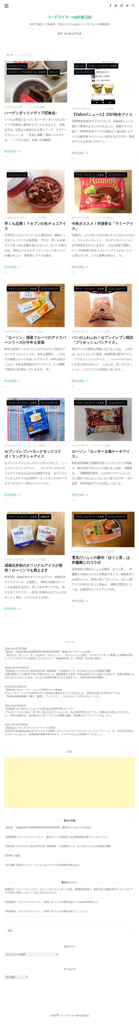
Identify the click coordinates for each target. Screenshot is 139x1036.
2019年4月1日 (80, 445)
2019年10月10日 (15, 217)
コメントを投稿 (36, 107)
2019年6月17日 (14, 445)
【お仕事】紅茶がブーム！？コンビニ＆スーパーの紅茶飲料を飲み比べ (42, 864)
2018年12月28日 (15, 559)
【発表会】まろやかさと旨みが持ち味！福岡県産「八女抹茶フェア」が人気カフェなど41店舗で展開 (58, 846)
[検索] (130, 929)
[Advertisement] (69, 782)
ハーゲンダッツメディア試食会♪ (31, 112)
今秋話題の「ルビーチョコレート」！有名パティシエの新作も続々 (40, 902)
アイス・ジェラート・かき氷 (102, 66)
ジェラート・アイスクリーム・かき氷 (27, 72)
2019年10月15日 (82, 108)
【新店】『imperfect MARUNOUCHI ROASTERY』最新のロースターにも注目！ (49, 827)
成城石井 (45, 516)
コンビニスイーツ (17, 66)
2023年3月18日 (14, 107)
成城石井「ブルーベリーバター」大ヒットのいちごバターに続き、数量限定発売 (47, 889)
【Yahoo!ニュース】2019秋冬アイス (102, 114)
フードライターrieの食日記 (69, 17)
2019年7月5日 (13, 331)
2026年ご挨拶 (12, 855)
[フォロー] (110, 5)
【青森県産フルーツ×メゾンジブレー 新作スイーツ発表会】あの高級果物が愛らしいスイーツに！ (57, 836)
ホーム (10, 54)
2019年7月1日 (80, 331)
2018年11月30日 (82, 551)
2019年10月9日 (81, 217)
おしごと (80, 66)
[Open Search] (132, 5)
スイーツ (54, 72)
